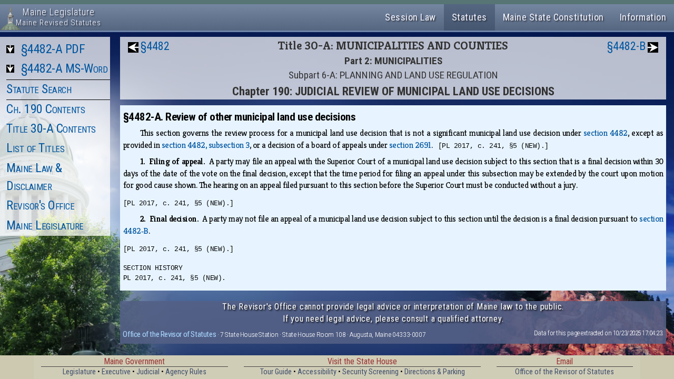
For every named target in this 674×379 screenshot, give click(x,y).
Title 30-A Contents (51, 128)
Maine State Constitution (553, 17)
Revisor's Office (40, 205)
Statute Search (38, 89)
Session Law (410, 17)
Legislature (79, 371)
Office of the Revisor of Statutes (169, 334)
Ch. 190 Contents (45, 109)
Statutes (469, 17)
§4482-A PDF (53, 49)
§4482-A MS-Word (64, 68)
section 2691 (410, 145)
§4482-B (626, 46)
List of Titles (35, 148)
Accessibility (317, 371)
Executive (116, 371)
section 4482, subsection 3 (206, 145)
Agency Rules (185, 371)
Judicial (148, 371)
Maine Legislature (45, 225)
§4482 (155, 46)
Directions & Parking (434, 371)
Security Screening (370, 371)
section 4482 (605, 132)
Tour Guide (276, 371)
